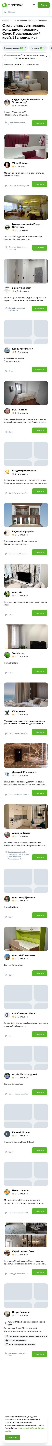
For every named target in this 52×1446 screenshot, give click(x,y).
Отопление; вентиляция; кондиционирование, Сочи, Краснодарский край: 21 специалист (33, 20)
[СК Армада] (26, 709)
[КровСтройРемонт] (26, 346)
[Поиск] (5, 12)
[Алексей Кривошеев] (26, 951)
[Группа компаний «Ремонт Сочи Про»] (26, 223)
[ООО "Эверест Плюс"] (26, 1011)
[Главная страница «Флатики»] (16, 5)
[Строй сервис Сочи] (26, 1249)
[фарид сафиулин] (26, 832)
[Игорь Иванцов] (26, 1320)
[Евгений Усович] (26, 1128)
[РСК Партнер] (26, 407)
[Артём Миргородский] (26, 1070)
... (13, 20)
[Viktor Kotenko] (26, 161)
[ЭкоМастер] (26, 649)
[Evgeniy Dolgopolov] (26, 529)
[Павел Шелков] (26, 1188)
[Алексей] (26, 590)
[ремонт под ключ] (26, 285)
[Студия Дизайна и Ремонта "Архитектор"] (26, 98)
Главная (5, 20)
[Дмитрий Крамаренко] (26, 770)
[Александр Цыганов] (26, 893)
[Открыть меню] (34, 5)
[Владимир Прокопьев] (26, 468)
